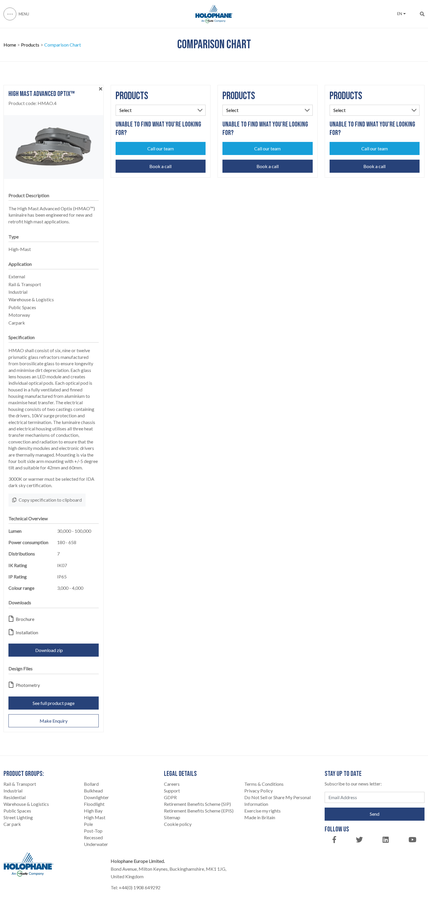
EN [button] (399, 13)
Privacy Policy (258, 790)
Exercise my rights (262, 810)
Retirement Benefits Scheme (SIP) (197, 804)
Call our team (160, 148)
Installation (27, 632)
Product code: (32, 103)
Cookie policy (178, 824)
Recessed (93, 837)
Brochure (25, 619)
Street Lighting (18, 817)
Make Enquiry (54, 721)
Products (30, 44)
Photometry (28, 685)
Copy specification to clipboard (50, 500)
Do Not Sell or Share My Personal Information (277, 800)
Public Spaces (17, 810)
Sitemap (172, 817)
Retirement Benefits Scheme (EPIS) (199, 810)
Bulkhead (93, 790)
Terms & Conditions (264, 784)
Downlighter (96, 797)
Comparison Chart (62, 44)
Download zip (49, 650)
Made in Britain (259, 817)
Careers (172, 784)
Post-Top (93, 830)
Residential (14, 797)
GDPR (170, 797)
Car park (12, 824)
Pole (88, 824)
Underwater (96, 844)
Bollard (91, 784)
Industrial (12, 790)
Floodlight (94, 804)
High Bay (93, 810)
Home (9, 44)
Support (172, 790)
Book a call (160, 166)
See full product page (54, 703)
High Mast (94, 817)
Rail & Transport (19, 784)
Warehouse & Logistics (26, 804)
